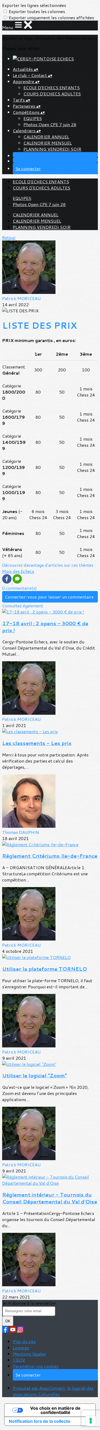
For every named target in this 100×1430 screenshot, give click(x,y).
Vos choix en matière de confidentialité (55, 1410)
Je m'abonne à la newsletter (29, 1303)
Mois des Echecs (18, 571)
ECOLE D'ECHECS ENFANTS (51, 87)
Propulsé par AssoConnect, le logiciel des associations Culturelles (53, 1391)
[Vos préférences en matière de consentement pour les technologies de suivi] (91, 1421)
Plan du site (24, 1341)
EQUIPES (32, 118)
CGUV (19, 1360)
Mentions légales (29, 1354)
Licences (21, 1347)
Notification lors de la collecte (39, 1421)
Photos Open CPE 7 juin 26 (49, 124)
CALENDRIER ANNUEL (46, 137)
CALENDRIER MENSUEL (47, 143)
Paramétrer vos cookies (36, 1366)
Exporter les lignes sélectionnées (34, 5)
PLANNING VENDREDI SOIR (52, 149)
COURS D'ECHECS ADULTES (52, 94)
